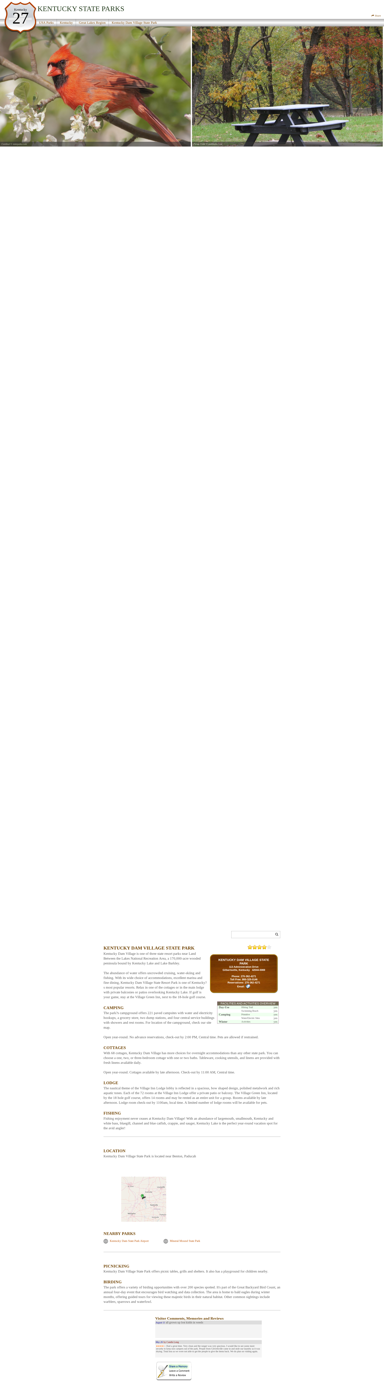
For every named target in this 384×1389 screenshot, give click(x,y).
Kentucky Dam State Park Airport (129, 1240)
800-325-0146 (249, 979)
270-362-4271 (248, 976)
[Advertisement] (137, 935)
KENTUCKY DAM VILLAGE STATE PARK (243, 961)
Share (377, 15)
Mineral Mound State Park (185, 1240)
